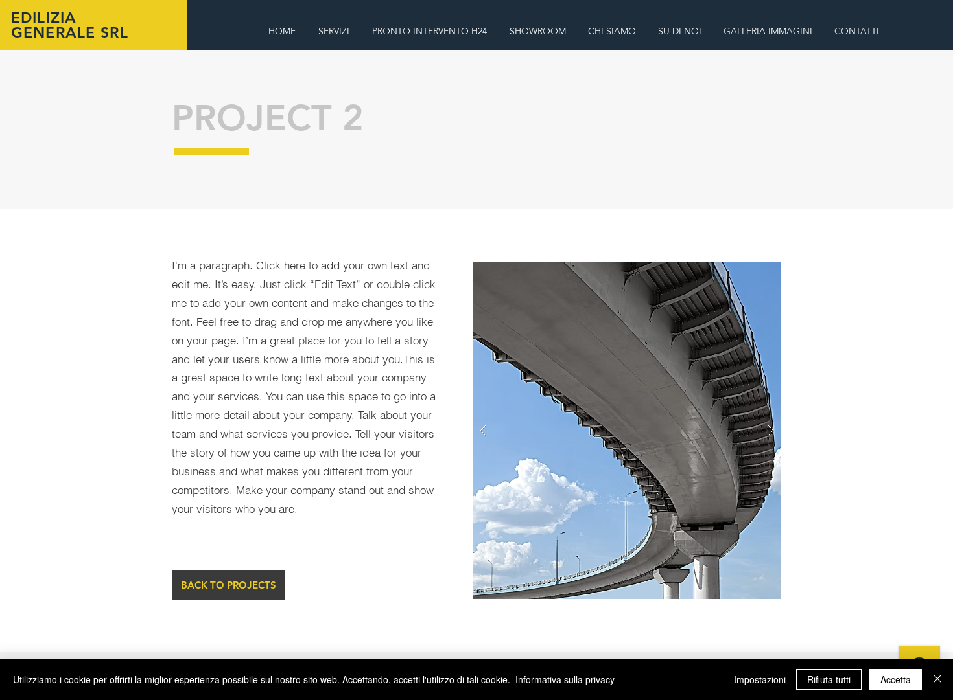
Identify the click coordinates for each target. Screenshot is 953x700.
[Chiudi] (937, 679)
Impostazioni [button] (760, 679)
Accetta (895, 679)
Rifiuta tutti (829, 679)
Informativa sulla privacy (565, 679)
